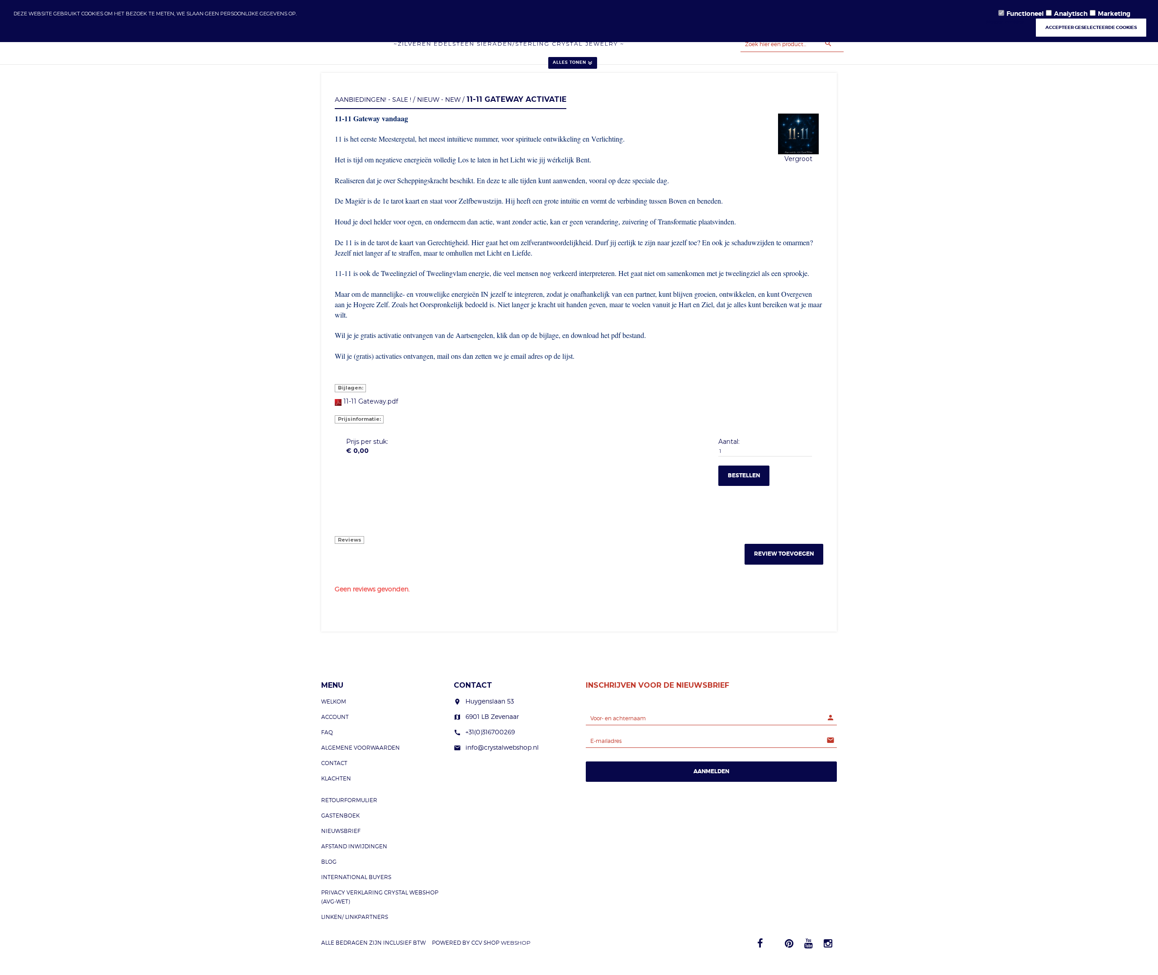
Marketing (1114, 14)
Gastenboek (340, 815)
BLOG (329, 861)
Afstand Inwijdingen (354, 846)
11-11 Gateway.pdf (370, 401)
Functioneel (1025, 14)
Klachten (336, 778)
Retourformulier (349, 800)
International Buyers (356, 877)
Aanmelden (711, 771)
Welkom (333, 701)
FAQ (327, 732)
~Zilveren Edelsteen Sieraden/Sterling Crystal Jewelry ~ (509, 43)
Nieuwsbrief (341, 831)
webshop (516, 942)
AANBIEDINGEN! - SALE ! (373, 99)
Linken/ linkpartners (354, 916)
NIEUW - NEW (438, 99)
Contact (334, 763)
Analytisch (1070, 14)
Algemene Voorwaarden (360, 747)
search (828, 43)
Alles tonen (569, 62)
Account (335, 716)
